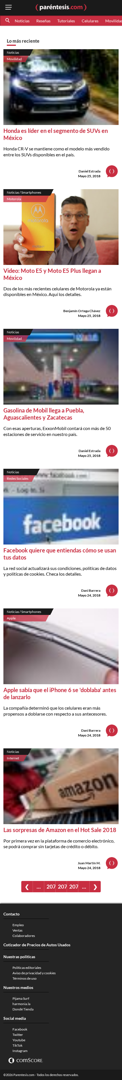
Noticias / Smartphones (24, 192)
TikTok (17, 1045)
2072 (62, 886)
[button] (8, 20)
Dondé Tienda (22, 1009)
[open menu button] (8, 7)
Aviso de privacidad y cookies (34, 973)
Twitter (17, 1035)
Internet (13, 758)
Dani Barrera (90, 590)
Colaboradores (23, 936)
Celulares (90, 20)
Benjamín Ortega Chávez (81, 311)
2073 (73, 886)
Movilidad (14, 59)
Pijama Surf (20, 998)
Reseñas (43, 20)
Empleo (18, 925)
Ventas (17, 930)
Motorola (14, 199)
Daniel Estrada (89, 171)
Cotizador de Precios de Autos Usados (36, 944)
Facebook (19, 1029)
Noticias (22, 20)
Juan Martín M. (89, 863)
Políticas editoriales (26, 967)
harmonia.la (21, 1004)
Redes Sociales (17, 478)
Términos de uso (24, 978)
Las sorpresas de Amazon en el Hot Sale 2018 (59, 829)
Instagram (20, 1051)
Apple (11, 618)
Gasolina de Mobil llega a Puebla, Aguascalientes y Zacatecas (43, 414)
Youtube (18, 1040)
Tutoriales (66, 20)
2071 (51, 886)
